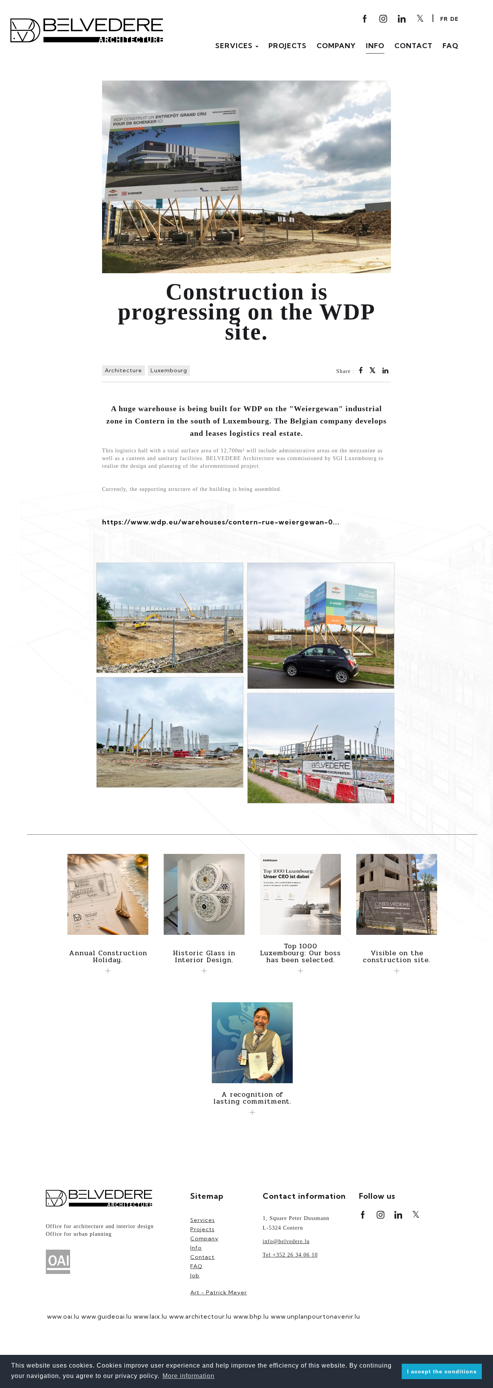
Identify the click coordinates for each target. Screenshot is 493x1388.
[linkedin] (398, 1215)
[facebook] (365, 19)
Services (202, 1220)
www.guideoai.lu (106, 1316)
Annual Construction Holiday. (108, 956)
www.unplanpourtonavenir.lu (315, 1316)
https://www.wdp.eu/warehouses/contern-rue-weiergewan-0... (221, 522)
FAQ (450, 46)
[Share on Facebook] (360, 371)
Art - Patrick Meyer (218, 1292)
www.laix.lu (150, 1316)
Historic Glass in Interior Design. (204, 956)
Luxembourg (169, 370)
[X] (420, 18)
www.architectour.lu (200, 1316)
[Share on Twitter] (372, 371)
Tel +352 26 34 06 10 (290, 1255)
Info (375, 46)
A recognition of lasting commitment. (252, 1098)
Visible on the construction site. (397, 956)
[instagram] (383, 19)
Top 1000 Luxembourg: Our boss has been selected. (300, 953)
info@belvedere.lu (286, 1241)
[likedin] (402, 19)
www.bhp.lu (251, 1316)
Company (336, 46)
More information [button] (189, 1376)
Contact (413, 46)
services (235, 46)
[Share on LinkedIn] (385, 371)
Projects (287, 46)
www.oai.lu (63, 1316)
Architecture (123, 370)
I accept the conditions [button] (442, 1371)
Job (195, 1275)
